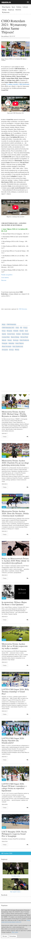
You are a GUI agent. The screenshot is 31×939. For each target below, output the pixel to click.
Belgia (3, 324)
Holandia (15, 331)
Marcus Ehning (15, 337)
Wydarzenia (5, 12)
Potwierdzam (12, 936)
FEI (21, 327)
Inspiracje (11, 10)
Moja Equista (6, 7)
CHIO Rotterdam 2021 (8, 327)
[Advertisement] (15, 369)
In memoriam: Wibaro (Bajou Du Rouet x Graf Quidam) (14, 603)
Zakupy (4, 10)
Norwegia (15, 340)
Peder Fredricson (24, 340)
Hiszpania (9, 331)
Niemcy (9, 340)
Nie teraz (4, 936)
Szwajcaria (5, 349)
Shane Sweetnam (6, 346)
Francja (25, 327)
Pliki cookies (15, 932)
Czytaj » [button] (5, 436)
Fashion (18, 7)
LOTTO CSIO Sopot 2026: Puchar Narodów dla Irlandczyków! (13, 740)
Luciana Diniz (6, 337)
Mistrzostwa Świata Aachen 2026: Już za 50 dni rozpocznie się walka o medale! (15, 646)
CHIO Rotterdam (23, 309)
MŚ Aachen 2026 (6, 853)
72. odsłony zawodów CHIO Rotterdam (17, 84)
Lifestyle (25, 7)
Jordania (18, 334)
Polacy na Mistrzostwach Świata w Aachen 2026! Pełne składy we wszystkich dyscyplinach (15, 560)
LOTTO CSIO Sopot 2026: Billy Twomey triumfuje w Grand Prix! (15, 691)
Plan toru (3, 280)
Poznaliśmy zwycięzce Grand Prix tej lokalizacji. (14, 839)
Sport (13, 7)
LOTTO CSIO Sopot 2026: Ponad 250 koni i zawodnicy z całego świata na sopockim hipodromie (14, 787)
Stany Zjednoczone (17, 346)
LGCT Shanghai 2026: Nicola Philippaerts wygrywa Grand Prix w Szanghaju (14, 833)
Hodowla (18, 10)
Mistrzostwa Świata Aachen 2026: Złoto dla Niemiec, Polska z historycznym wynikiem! (15, 513)
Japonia (4, 334)
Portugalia (4, 343)
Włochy (17, 349)
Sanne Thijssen (19, 343)
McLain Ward (24, 337)
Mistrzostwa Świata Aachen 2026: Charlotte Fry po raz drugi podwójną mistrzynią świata (15, 462)
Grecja (4, 331)
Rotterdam (11, 343)
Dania (17, 327)
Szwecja (11, 349)
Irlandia (22, 331)
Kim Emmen (25, 334)
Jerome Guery (11, 334)
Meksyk (4, 340)
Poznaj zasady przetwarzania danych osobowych (15, 921)
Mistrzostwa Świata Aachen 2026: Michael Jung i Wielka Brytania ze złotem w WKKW (14, 414)
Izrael (26, 331)
